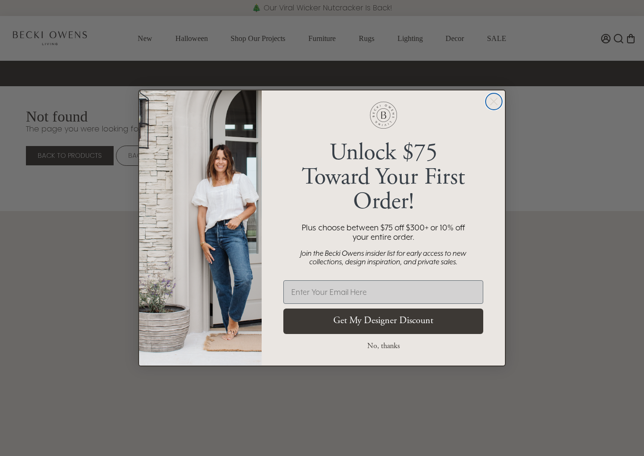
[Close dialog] (494, 101)
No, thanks (383, 346)
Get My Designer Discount (383, 321)
